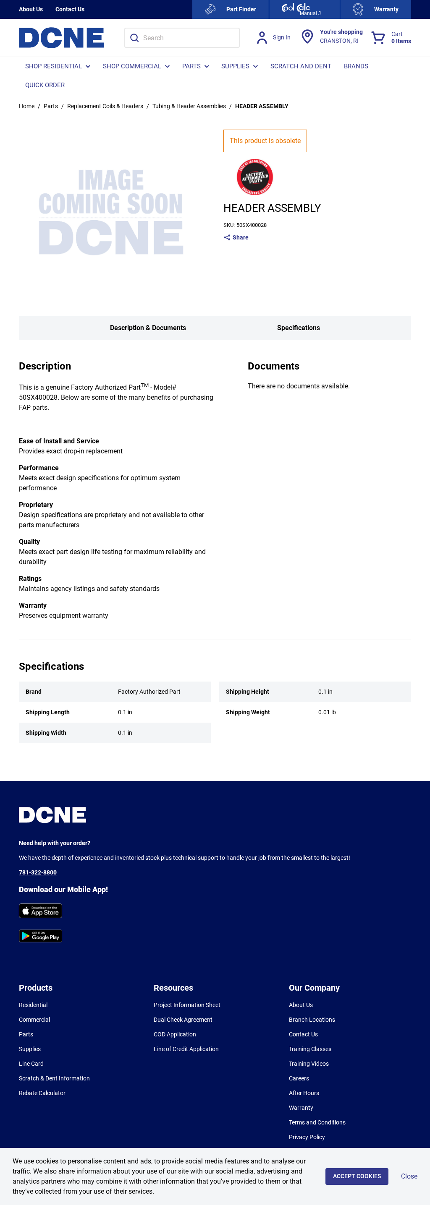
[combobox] (182, 38)
